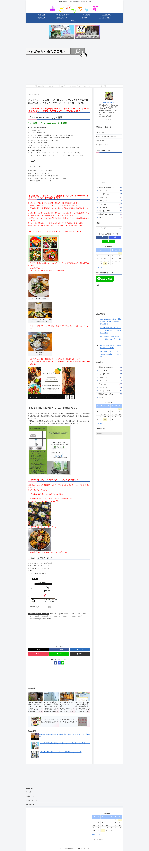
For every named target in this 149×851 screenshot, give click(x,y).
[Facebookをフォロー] (55, 662)
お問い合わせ (100, 140)
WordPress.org (30, 804)
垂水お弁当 (85, 613)
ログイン (29, 792)
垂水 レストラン (55, 613)
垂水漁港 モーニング (76, 616)
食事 (50, 616)
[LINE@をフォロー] (62, 662)
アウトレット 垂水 (76, 613)
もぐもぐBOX (45, 613)
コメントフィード (31, 800)
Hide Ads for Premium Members (106, 136)
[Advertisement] (72, 71)
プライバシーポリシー (103, 145)
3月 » (101, 268)
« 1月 (97, 268)
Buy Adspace (100, 132)
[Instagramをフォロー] (59, 662)
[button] (88, 94)
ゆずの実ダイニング (34, 616)
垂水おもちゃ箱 (57, 616)
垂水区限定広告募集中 (46, 618)
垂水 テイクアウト (65, 613)
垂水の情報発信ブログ (34, 618)
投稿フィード (30, 796)
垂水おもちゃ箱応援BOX (35, 613)
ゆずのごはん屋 (44, 616)
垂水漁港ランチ (66, 616)
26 (105, 263)
